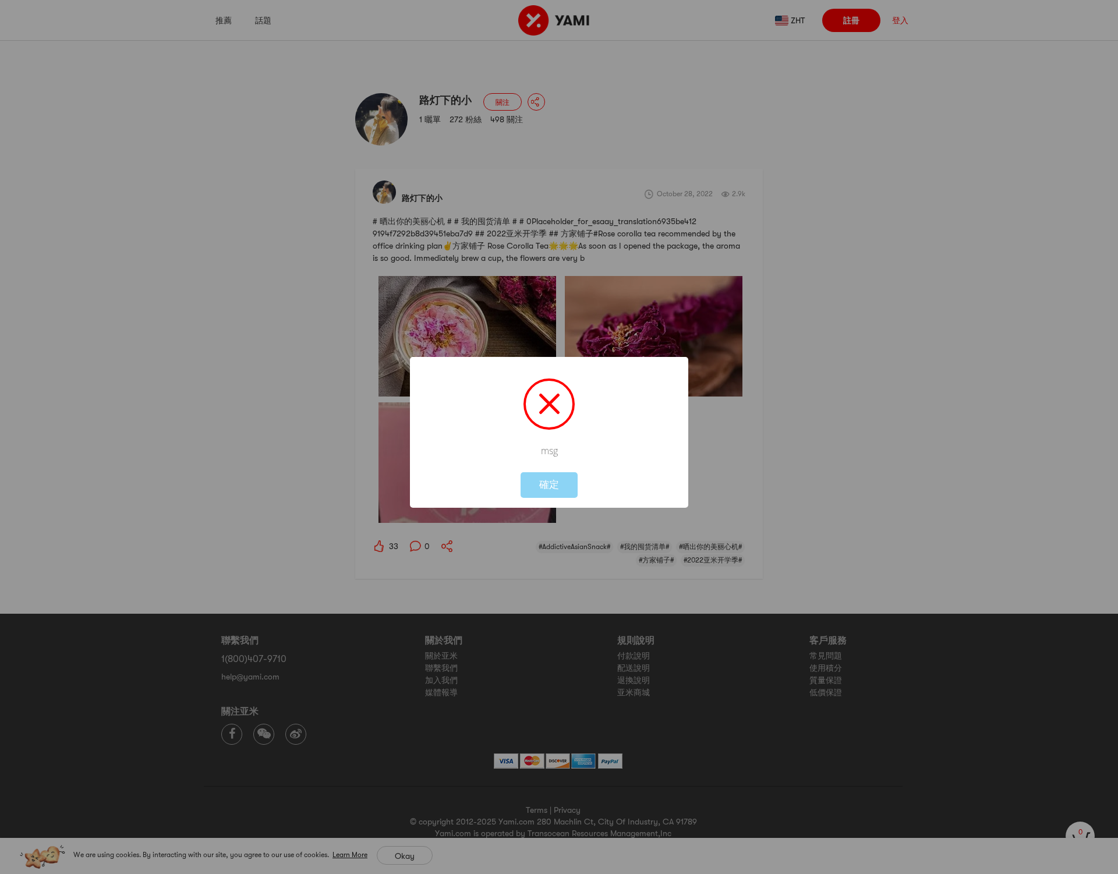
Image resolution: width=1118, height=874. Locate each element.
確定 (549, 484)
